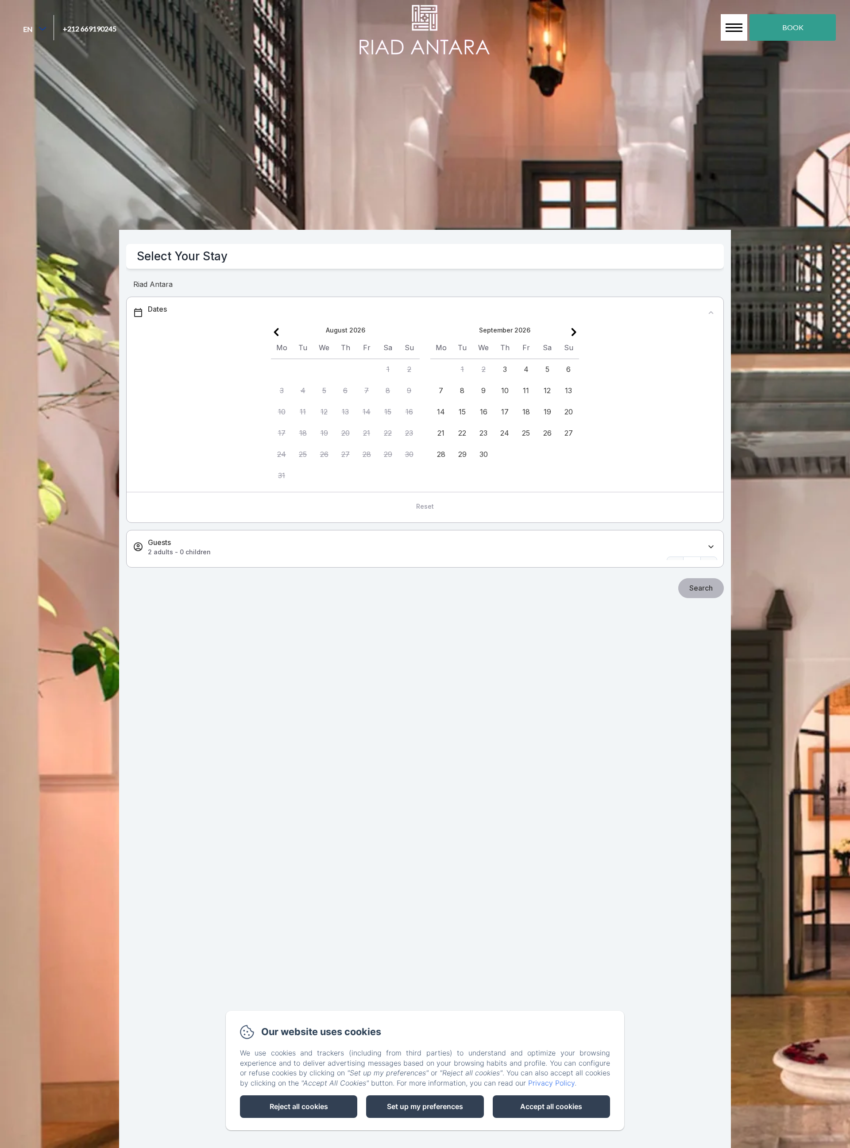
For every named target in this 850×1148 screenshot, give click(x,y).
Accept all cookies (551, 1106)
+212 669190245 (89, 28)
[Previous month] (276, 332)
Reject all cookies (299, 1106)
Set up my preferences (425, 1106)
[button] (387, 369)
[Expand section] (711, 547)
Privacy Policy (551, 1082)
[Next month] (573, 332)
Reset (425, 506)
